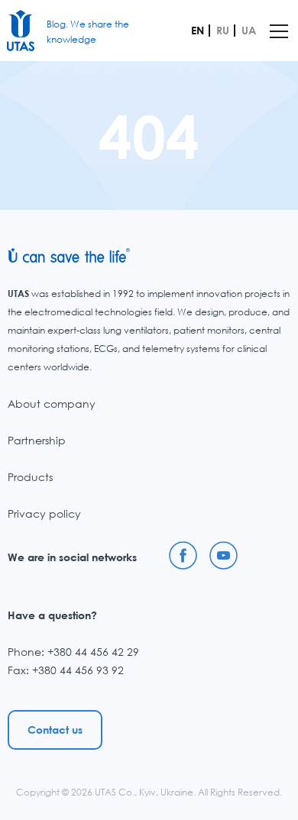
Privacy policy (44, 513)
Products (30, 476)
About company (52, 403)
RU (222, 30)
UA (248, 30)
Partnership (37, 440)
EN (197, 30)
